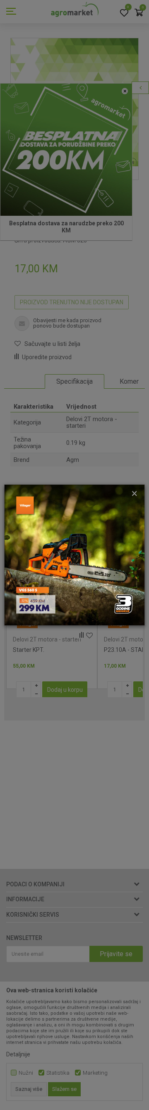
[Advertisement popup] (74, 554)
